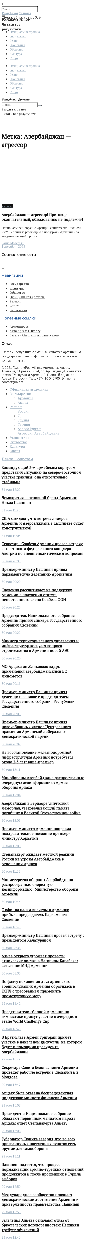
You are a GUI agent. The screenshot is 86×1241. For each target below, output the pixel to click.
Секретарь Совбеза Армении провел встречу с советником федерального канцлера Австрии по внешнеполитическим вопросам (42, 548)
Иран (22, 416)
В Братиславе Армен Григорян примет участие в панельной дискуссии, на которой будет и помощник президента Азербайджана (42, 1044)
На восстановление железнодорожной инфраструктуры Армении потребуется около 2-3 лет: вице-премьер (37, 757)
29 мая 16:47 (11, 1085)
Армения (25, 398)
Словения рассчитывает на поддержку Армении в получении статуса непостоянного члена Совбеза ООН (37, 595)
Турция (24, 424)
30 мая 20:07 (11, 744)
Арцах (23, 402)
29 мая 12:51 (11, 1212)
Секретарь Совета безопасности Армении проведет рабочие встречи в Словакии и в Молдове (40, 1072)
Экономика (17, 45)
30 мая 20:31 (11, 561)
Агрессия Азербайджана (38, 433)
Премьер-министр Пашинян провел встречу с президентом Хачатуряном (43, 938)
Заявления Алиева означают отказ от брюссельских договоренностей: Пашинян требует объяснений (40, 1225)
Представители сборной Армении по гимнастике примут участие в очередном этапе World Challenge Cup (39, 1016)
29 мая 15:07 (11, 1105)
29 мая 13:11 (11, 1156)
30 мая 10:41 (11, 927)
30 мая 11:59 (11, 871)
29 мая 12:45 (11, 1237)
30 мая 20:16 (11, 683)
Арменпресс (19, 326)
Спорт (14, 58)
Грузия (23, 420)
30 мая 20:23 (11, 607)
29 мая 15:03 (11, 1131)
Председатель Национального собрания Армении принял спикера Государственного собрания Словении (42, 620)
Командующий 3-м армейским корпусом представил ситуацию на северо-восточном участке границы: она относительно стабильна (41, 474)
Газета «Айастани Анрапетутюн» (34, 335)
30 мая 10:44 (11, 902)
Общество (16, 49)
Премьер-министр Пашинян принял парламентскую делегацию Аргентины (37, 572)
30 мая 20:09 (11, 714)
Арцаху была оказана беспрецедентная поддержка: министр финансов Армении (39, 1095)
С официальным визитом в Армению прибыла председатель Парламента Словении (35, 914)
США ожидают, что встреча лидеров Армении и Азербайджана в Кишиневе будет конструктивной (43, 523)
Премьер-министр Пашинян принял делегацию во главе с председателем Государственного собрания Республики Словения (38, 699)
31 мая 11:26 (11, 510)
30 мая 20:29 (11, 582)
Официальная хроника (25, 32)
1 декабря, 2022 (13, 246)
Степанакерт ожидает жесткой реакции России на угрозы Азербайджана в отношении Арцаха (38, 859)
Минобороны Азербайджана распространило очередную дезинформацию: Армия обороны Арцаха (43, 782)
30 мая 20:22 (11, 632)
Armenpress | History (25, 331)
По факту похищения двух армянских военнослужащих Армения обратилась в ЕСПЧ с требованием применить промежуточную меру (38, 988)
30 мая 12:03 (11, 820)
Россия (24, 411)
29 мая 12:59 (11, 1186)
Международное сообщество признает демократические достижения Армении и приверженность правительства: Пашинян (40, 1199)
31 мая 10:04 (11, 536)
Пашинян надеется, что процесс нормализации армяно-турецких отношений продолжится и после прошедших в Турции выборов (43, 1171)
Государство (18, 36)
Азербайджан (29, 429)
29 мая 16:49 (11, 1059)
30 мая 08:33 (11, 973)
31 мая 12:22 (11, 489)
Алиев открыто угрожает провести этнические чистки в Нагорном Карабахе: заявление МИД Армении (40, 961)
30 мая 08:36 (11, 948)
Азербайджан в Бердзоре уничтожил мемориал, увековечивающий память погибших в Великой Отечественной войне (41, 808)
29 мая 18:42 (11, 1003)
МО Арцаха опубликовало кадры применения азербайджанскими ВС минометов (34, 671)
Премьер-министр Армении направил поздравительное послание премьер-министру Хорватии (36, 833)
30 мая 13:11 (11, 770)
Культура (16, 54)
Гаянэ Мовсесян (13, 243)
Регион (14, 40)
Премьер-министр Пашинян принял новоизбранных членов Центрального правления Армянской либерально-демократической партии (36, 729)
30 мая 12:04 (11, 795)
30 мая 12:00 (11, 846)
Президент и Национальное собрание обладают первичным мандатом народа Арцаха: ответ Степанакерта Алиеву (38, 1118)
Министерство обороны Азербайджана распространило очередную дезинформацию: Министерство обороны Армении (40, 886)
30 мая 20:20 (11, 658)
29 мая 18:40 (11, 1029)
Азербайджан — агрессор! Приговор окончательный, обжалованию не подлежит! (42, 217)
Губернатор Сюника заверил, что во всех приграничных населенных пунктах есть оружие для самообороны (39, 1144)
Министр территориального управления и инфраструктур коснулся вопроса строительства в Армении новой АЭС (40, 645)
